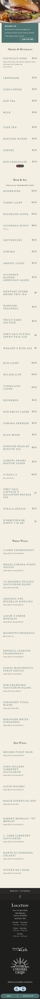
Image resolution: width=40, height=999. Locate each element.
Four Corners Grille (20, 966)
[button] (20, 62)
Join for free (27, 39)
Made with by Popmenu (16, 890)
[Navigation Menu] (37, 3)
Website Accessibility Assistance (20, 982)
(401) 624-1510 (20, 918)
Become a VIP (28, 996)
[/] (20, 949)
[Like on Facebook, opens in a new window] (20, 897)
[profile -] (32, 3)
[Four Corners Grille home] (11, 5)
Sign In (9, 996)
